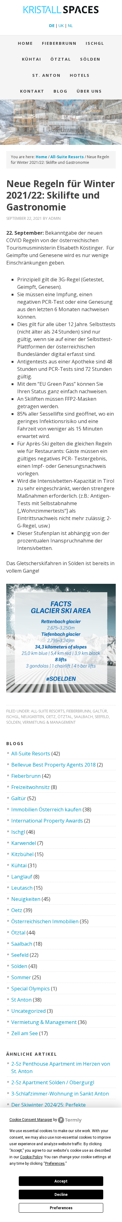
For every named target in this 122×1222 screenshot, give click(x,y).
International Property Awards (47, 820)
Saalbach (83, 716)
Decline (61, 1194)
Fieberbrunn (59, 43)
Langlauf (21, 876)
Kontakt (32, 91)
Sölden (90, 59)
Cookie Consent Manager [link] (30, 1120)
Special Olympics (30, 988)
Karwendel (23, 843)
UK (61, 25)
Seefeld (102, 716)
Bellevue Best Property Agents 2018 (53, 764)
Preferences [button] (55, 1163)
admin (54, 218)
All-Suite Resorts (47, 711)
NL (70, 25)
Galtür (100, 711)
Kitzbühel (22, 854)
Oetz (51, 716)
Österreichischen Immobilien (45, 921)
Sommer (21, 977)
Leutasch (22, 887)
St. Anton (46, 75)
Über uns (89, 91)
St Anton (21, 999)
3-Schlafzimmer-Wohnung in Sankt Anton (60, 1093)
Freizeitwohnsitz (30, 787)
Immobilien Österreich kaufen (46, 809)
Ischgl (95, 43)
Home (25, 43)
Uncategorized (28, 1011)
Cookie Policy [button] (31, 1157)
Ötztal (60, 59)
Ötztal (65, 716)
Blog (60, 91)
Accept (61, 1181)
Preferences (61, 1208)
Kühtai (31, 59)
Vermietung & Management (49, 722)
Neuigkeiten (32, 716)
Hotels (80, 75)
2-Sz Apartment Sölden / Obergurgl (52, 1082)
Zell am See (24, 1033)
